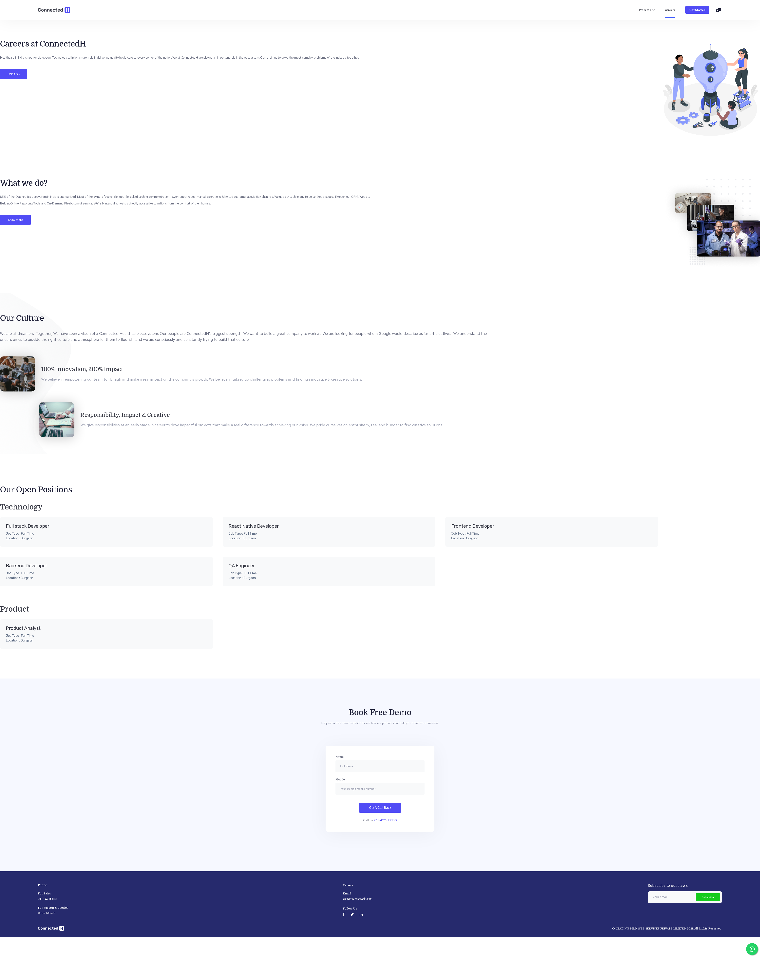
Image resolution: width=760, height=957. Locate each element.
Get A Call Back (380, 807)
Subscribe (708, 897)
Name (339, 757)
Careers (670, 10)
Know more (15, 220)
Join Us (13, 74)
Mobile (340, 779)
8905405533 (46, 913)
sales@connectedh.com (357, 898)
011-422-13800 (385, 820)
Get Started (697, 10)
